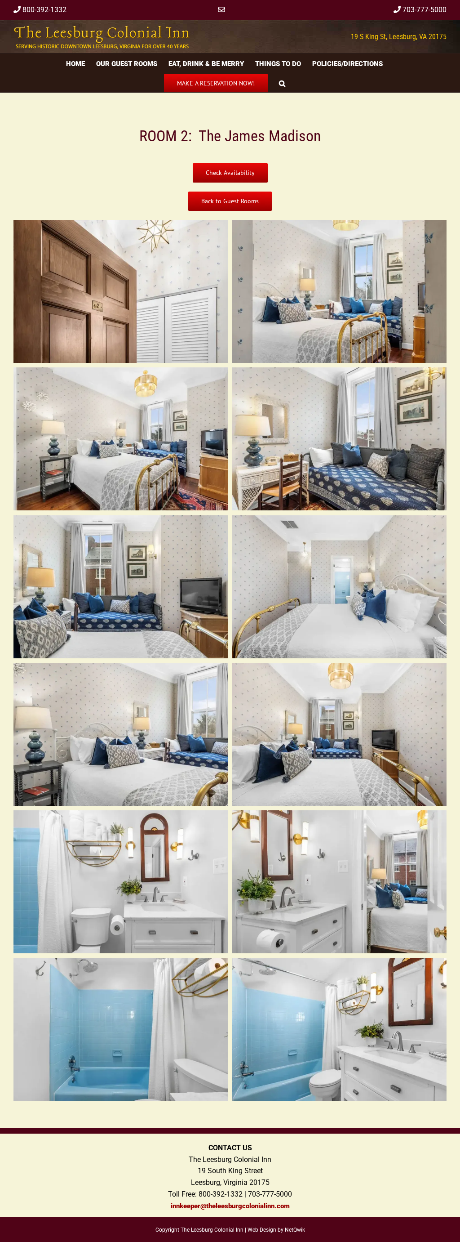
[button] (282, 82)
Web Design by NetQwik (276, 1230)
